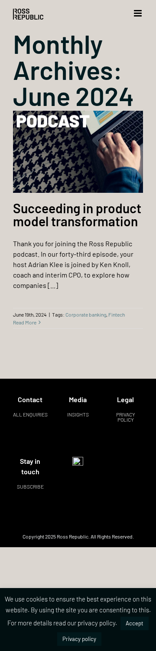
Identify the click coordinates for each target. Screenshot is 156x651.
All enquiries (30, 414)
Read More (24, 322)
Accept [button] (134, 623)
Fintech (116, 314)
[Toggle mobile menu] (138, 13)
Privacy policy (125, 417)
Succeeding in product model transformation (77, 214)
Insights (78, 414)
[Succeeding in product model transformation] (78, 152)
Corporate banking (85, 314)
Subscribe (30, 486)
